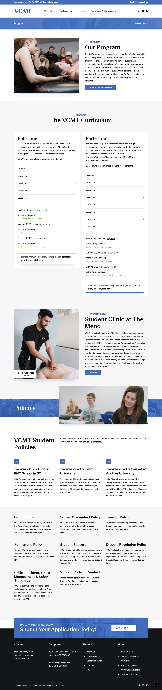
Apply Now (122, 628)
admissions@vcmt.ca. (92, 442)
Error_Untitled (59, 685)
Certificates (126, 661)
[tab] (47, 169)
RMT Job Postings (129, 665)
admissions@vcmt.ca (23, 655)
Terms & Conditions (130, 656)
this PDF (77, 578)
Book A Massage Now (139, 2)
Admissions (66, 11)
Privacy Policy (127, 652)
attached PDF (23, 599)
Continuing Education (130, 670)
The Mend (93, 373)
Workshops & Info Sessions (103, 11)
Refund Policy (35, 533)
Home (137, 23)
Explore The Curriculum (100, 87)
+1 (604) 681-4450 (22, 658)
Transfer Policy (121, 529)
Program (81, 11)
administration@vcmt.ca (25, 652)
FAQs (89, 670)
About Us (91, 652)
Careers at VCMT (94, 661)
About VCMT (50, 11)
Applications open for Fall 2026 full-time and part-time (36, 2)
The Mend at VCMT (129, 674)
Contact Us (92, 656)
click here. (38, 260)
